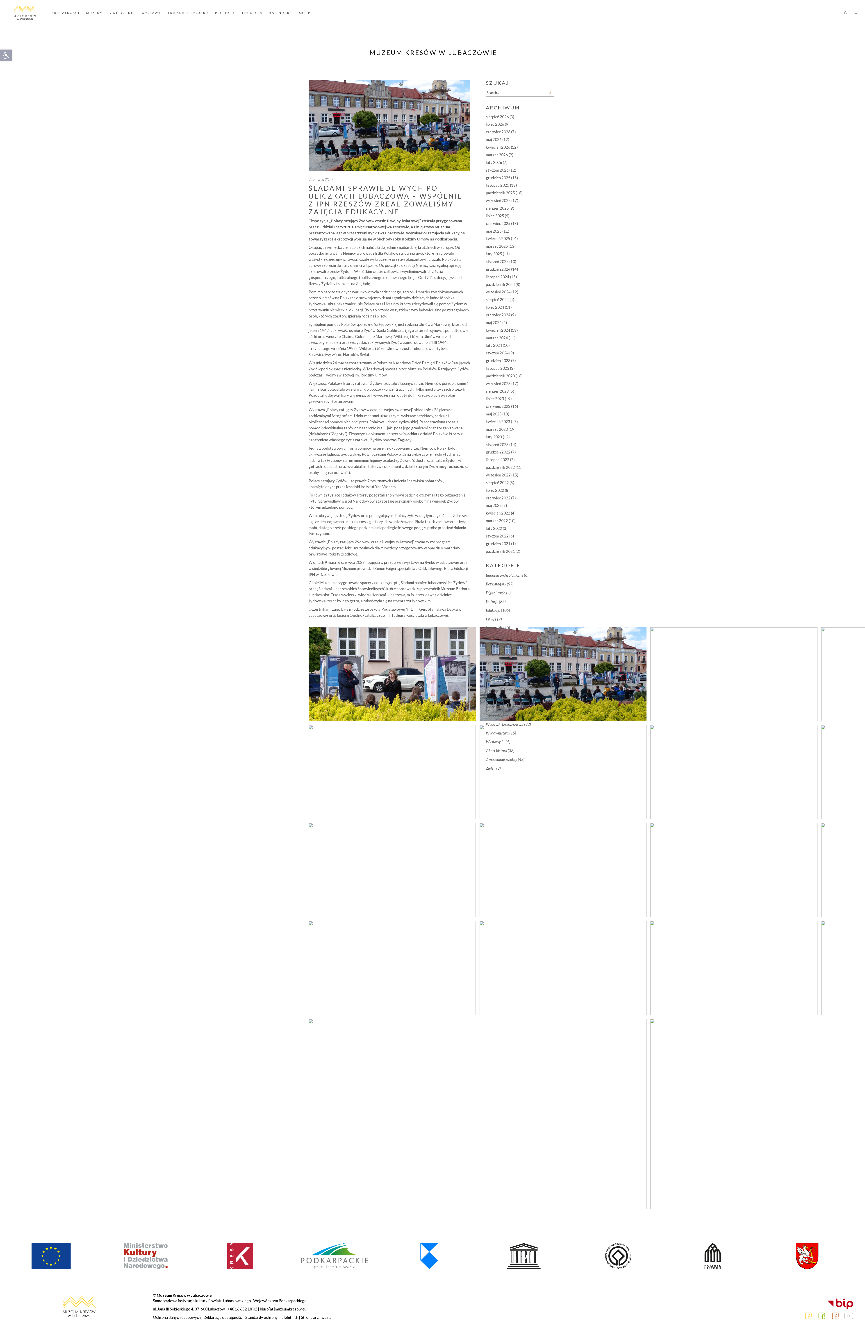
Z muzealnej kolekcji (501, 759)
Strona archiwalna (316, 1317)
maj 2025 (494, 231)
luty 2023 (494, 437)
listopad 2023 (497, 368)
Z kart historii (496, 750)
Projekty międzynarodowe (506, 663)
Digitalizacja (495, 592)
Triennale (493, 715)
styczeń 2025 (497, 261)
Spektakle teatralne (501, 698)
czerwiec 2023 (498, 406)
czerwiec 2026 (498, 131)
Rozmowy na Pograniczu (505, 680)
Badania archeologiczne (504, 575)
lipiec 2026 (495, 124)
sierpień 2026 (497, 116)
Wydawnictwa (497, 733)
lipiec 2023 (495, 398)
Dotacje (492, 601)
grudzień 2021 (498, 543)
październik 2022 (500, 467)
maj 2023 (494, 414)
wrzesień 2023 (498, 383)
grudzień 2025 (498, 177)
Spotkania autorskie (501, 707)
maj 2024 (494, 322)
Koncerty (493, 636)
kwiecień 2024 (498, 330)
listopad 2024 (497, 276)
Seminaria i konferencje (504, 689)
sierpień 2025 (497, 208)
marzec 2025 (497, 246)
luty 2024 (494, 345)
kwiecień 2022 (498, 513)
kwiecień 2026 (498, 147)
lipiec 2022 (495, 490)
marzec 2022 (497, 520)
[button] (6, 55)
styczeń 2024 (497, 353)
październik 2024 (500, 284)
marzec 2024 (497, 338)
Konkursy (493, 645)
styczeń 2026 (497, 170)
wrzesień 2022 (498, 475)
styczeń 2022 (497, 536)
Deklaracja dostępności (223, 1317)
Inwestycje (494, 628)
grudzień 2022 (498, 452)
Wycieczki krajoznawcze (505, 724)
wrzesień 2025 (498, 200)
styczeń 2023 (497, 444)
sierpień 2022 (497, 482)
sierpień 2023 (497, 391)
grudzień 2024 (498, 269)
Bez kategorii (496, 584)
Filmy (490, 619)
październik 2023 (500, 376)
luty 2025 (494, 254)
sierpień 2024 (497, 299)
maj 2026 (494, 139)
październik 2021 (500, 551)
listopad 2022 (497, 459)
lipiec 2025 (495, 215)
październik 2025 (500, 192)
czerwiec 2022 (498, 498)
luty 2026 (494, 162)
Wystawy (493, 741)
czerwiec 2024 (498, 315)
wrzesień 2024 (498, 292)
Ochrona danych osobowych (177, 1317)
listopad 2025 (497, 185)
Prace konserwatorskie (504, 654)
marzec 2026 (497, 154)
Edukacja (493, 610)
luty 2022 (494, 528)
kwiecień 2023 (498, 421)
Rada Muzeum (497, 671)
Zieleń (491, 768)
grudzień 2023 (498, 360)
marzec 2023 (497, 429)
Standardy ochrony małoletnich (271, 1317)
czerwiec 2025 (498, 223)
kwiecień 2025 (498, 238)
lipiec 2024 (495, 307)
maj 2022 (494, 505)
